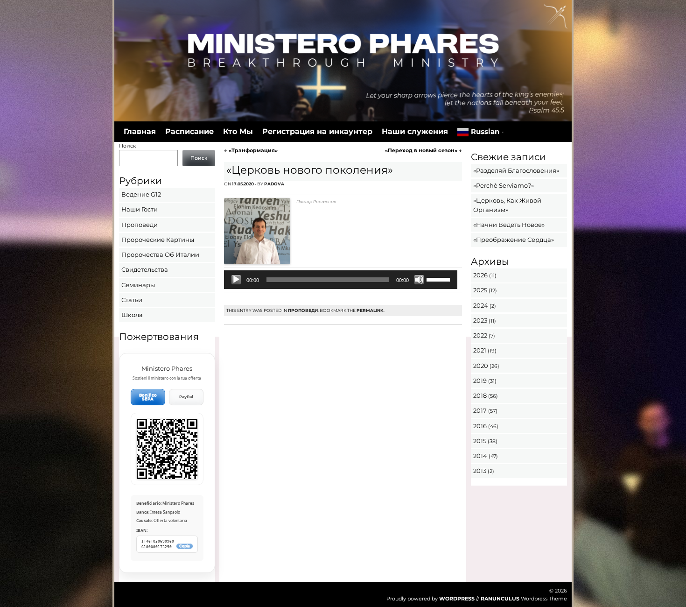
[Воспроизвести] (236, 279)
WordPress (457, 598)
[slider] (440, 278)
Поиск (127, 145)
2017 (480, 410)
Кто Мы (238, 131)
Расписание (189, 131)
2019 (480, 380)
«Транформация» (251, 150)
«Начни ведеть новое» (509, 224)
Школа (132, 314)
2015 (479, 441)
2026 (480, 275)
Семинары (138, 285)
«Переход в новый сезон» (423, 150)
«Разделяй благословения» (516, 170)
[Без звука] (419, 279)
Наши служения (415, 131)
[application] (340, 279)
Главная (140, 131)
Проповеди (303, 310)
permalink (370, 310)
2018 (480, 395)
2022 (480, 335)
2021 (479, 350)
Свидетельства (144, 269)
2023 (480, 320)
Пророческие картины (157, 239)
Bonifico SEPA (148, 397)
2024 (480, 305)
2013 (479, 470)
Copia (184, 546)
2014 (480, 455)
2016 (480, 426)
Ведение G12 (141, 194)
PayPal (186, 397)
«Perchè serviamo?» (503, 185)
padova (274, 183)
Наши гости (139, 209)
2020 (480, 365)
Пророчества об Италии (160, 254)
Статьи (131, 300)
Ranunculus (500, 598)
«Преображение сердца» (513, 239)
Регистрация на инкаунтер (317, 131)
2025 (480, 290)
